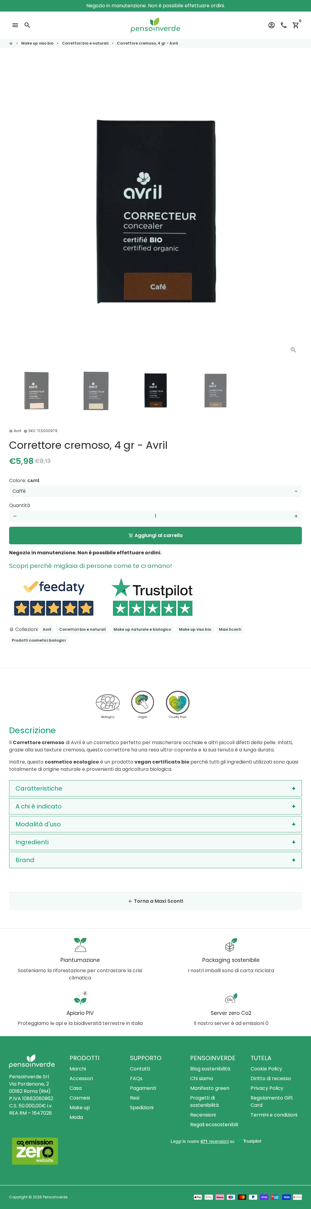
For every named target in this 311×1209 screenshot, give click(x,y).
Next (293, 212)
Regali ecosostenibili (214, 1124)
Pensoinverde (55, 1197)
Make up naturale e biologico (142, 629)
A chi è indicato (38, 806)
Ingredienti (32, 842)
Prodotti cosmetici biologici (39, 640)
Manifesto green (209, 1088)
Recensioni (203, 1114)
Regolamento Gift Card (272, 1101)
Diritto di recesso (271, 1078)
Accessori (81, 1078)
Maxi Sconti (230, 629)
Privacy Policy (267, 1088)
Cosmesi (80, 1097)
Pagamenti (143, 1088)
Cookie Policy (266, 1068)
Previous (17, 212)
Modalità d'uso (38, 824)
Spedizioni (141, 1107)
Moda (76, 1117)
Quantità (19, 505)
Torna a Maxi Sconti (155, 901)
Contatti (140, 1068)
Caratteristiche (38, 788)
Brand (24, 860)
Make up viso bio (37, 43)
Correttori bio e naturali (85, 43)
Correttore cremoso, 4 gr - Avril (147, 43)
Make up (80, 1107)
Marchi (78, 1068)
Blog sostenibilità (210, 1068)
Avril (47, 629)
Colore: (24, 480)
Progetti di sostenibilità (204, 1101)
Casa (76, 1088)
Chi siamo (201, 1078)
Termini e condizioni (274, 1114)
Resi (134, 1097)
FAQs (136, 1078)
